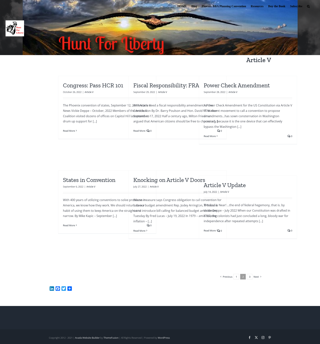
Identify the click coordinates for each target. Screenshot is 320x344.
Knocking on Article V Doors (169, 179)
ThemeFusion (111, 337)
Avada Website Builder (87, 337)
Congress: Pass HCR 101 (93, 85)
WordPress (164, 337)
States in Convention (89, 179)
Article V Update (225, 185)
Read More (69, 130)
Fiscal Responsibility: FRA (166, 85)
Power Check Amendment (237, 85)
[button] (308, 6)
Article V (89, 92)
